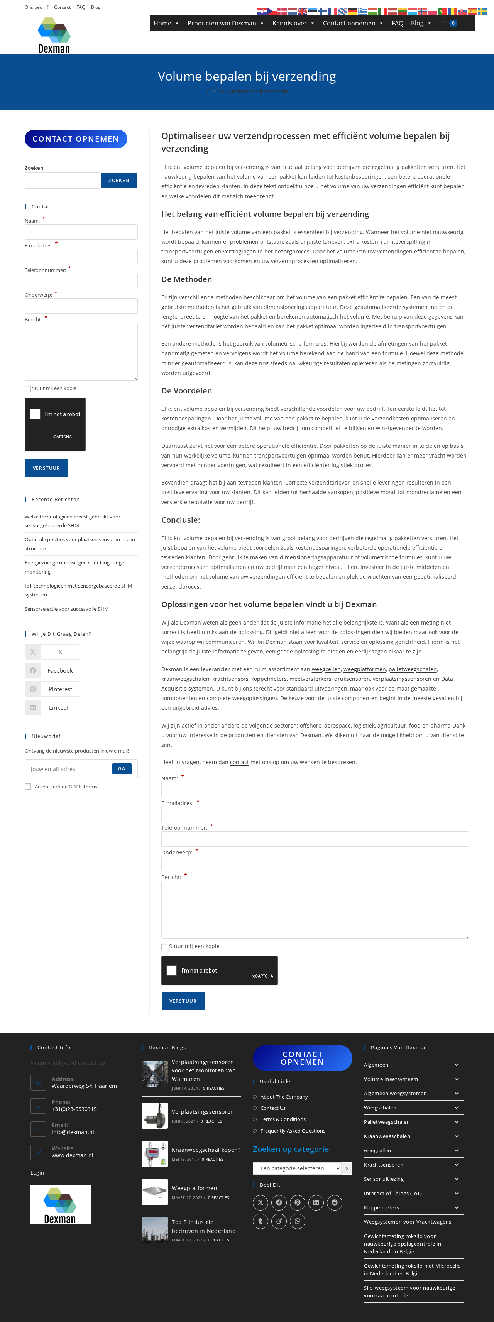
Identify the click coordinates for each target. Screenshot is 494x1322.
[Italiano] (383, 10)
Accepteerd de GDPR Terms (66, 786)
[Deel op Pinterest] (297, 1203)
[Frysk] (343, 10)
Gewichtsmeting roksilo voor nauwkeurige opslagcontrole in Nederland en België (402, 1244)
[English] (303, 10)
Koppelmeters (381, 1207)
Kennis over (289, 23)
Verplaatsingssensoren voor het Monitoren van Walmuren (204, 1070)
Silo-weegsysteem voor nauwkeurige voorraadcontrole (409, 1291)
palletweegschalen (413, 669)
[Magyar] (373, 10)
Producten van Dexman (222, 23)
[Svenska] (483, 10)
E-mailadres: (180, 803)
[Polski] (433, 10)
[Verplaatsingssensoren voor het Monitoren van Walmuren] (155, 1074)
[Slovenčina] (463, 10)
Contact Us (273, 1107)
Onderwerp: (179, 852)
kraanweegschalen (185, 678)
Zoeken (34, 167)
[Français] (333, 10)
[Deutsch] (353, 10)
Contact (62, 7)
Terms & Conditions (283, 1119)
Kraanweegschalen (387, 1136)
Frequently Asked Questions (293, 1130)
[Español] (473, 10)
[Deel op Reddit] (334, 1203)
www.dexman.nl (72, 1155)
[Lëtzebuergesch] (413, 10)
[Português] (443, 10)
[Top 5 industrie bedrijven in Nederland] (155, 1230)
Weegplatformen (194, 1188)
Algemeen (376, 1064)
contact (239, 762)
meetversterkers (310, 678)
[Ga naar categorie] (347, 1168)
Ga (121, 768)
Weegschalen (380, 1107)
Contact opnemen (349, 23)
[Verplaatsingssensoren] (155, 1116)
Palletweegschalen (387, 1121)
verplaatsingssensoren (402, 678)
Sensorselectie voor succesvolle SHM (67, 608)
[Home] (208, 91)
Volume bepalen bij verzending (253, 91)
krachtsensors (230, 678)
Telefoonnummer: (187, 827)
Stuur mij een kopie (194, 946)
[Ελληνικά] (363, 10)
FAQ (80, 7)
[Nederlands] (293, 10)
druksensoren (352, 678)
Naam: (172, 778)
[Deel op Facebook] (279, 1203)
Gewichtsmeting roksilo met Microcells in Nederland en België (412, 1269)
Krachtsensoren (383, 1164)
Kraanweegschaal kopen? (206, 1149)
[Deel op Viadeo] (279, 1221)
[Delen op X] (260, 1203)
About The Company (284, 1096)
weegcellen (326, 669)
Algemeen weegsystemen (395, 1093)
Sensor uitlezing (384, 1178)
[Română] (453, 10)
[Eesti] (313, 10)
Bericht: (174, 877)
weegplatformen (364, 669)
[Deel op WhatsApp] (297, 1221)
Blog (96, 7)
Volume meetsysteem (391, 1078)
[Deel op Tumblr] (260, 1221)
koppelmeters (269, 678)
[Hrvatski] (262, 10)
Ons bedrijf (36, 7)
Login (37, 1172)
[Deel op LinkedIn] (316, 1203)
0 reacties (213, 1088)
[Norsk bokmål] (423, 10)
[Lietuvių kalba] (403, 10)
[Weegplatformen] (155, 1192)
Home (162, 23)
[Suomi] (323, 10)
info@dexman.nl (73, 1132)
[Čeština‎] (272, 10)
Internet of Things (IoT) (393, 1193)
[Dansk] (282, 10)
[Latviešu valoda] (393, 10)
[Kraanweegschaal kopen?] (155, 1154)
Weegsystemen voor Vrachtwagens (408, 1221)
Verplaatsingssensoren (203, 1111)
